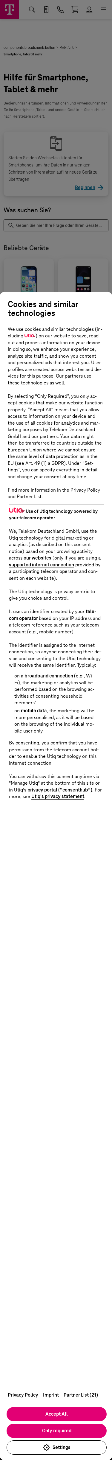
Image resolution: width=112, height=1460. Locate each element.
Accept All (56, 1414)
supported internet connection (41, 565)
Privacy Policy (23, 1395)
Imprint (51, 1395)
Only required (56, 1431)
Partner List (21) (81, 1395)
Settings (61, 1447)
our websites (37, 558)
